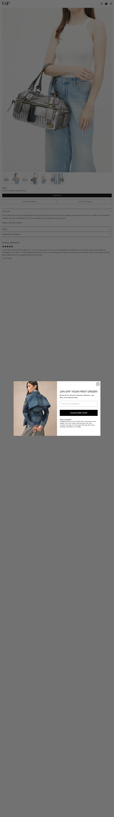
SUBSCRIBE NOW (78, 413)
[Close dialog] (98, 384)
